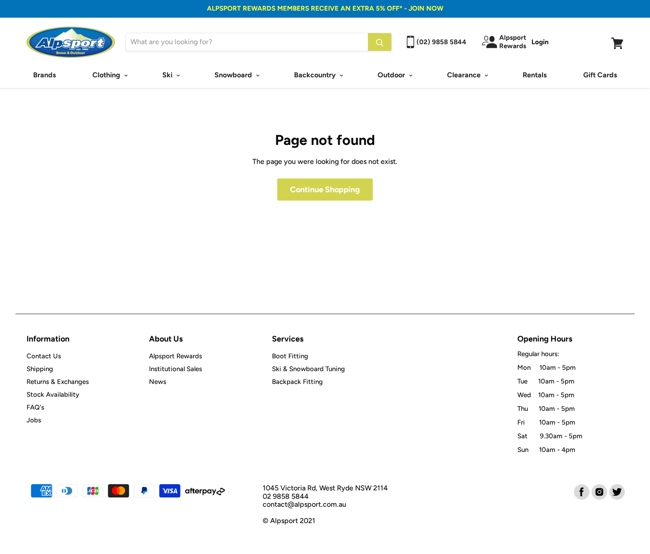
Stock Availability (53, 394)
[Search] (379, 42)
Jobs (34, 420)
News (157, 382)
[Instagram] (599, 491)
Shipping (40, 369)
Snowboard (234, 75)
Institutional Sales (175, 369)
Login (540, 42)
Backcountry (315, 75)
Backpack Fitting (297, 382)
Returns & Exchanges (58, 382)
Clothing (107, 75)
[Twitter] (616, 491)
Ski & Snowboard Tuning (308, 369)
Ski (168, 75)
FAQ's (35, 407)
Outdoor (392, 75)
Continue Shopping (325, 189)
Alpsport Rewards (175, 356)
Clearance (464, 75)
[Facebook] (581, 491)
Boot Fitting (290, 356)
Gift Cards (600, 75)
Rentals (535, 75)
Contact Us (44, 356)
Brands (44, 75)
